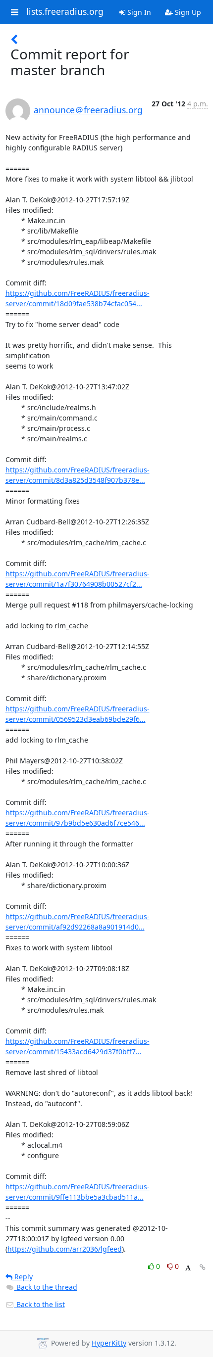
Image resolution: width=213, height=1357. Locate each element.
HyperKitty (109, 1343)
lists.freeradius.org (65, 12)
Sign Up (187, 12)
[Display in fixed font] (188, 1267)
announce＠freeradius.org (88, 110)
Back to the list (39, 1304)
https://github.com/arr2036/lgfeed (64, 1249)
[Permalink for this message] (202, 1267)
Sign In (138, 12)
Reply (22, 1276)
